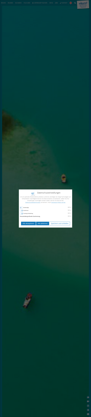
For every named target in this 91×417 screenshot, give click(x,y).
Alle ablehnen (42, 223)
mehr (69, 207)
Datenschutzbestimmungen (32, 202)
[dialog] (45, 208)
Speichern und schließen (59, 223)
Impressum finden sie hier (58, 202)
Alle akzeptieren (28, 223)
